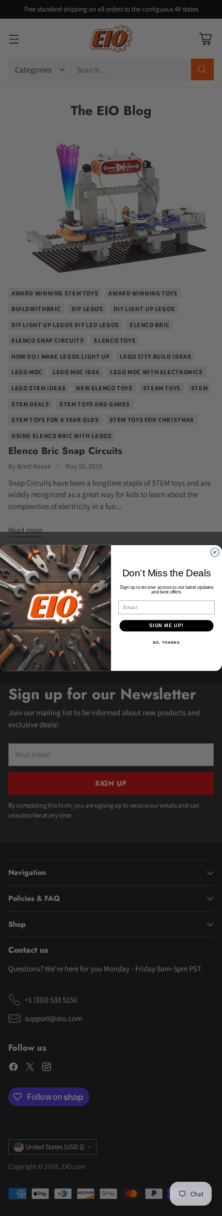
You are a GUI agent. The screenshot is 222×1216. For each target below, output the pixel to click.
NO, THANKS (166, 643)
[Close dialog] (215, 552)
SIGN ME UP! (166, 625)
